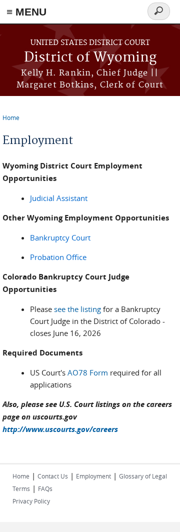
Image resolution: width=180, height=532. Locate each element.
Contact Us (53, 476)
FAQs (45, 488)
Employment (93, 476)
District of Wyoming (90, 58)
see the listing (77, 309)
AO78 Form (89, 373)
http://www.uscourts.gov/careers (60, 429)
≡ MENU (26, 12)
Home (11, 118)
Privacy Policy (31, 501)
